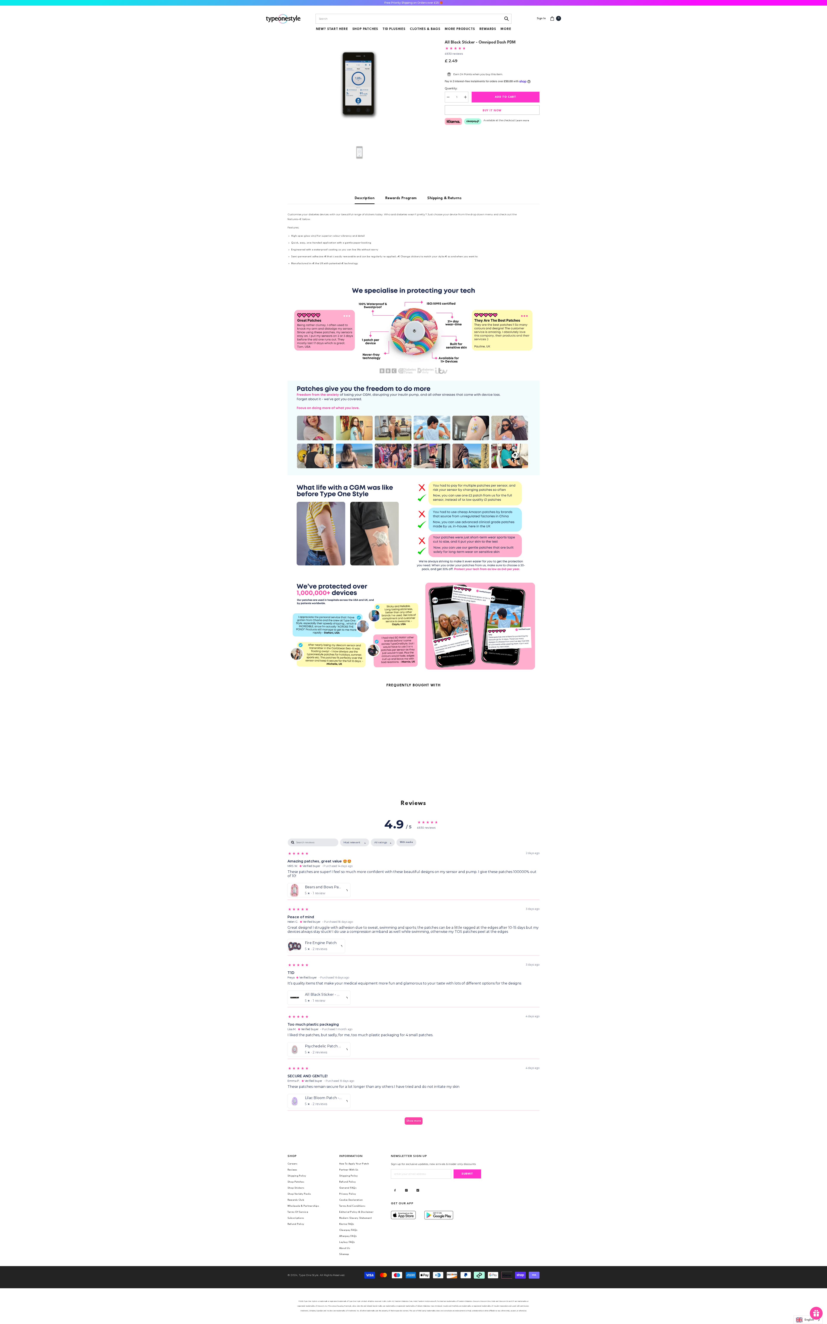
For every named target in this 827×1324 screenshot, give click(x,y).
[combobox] (409, 19)
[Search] (506, 19)
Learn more (522, 120)
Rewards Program (401, 198)
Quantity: (451, 88)
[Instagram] (406, 1190)
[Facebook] (395, 1190)
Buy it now (492, 110)
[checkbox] (406, 842)
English (809, 1320)
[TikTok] (418, 1190)
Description (365, 198)
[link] (413, 330)
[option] (360, 83)
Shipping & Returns (444, 198)
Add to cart (505, 97)
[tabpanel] (413, 983)
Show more (413, 1120)
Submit (467, 1173)
